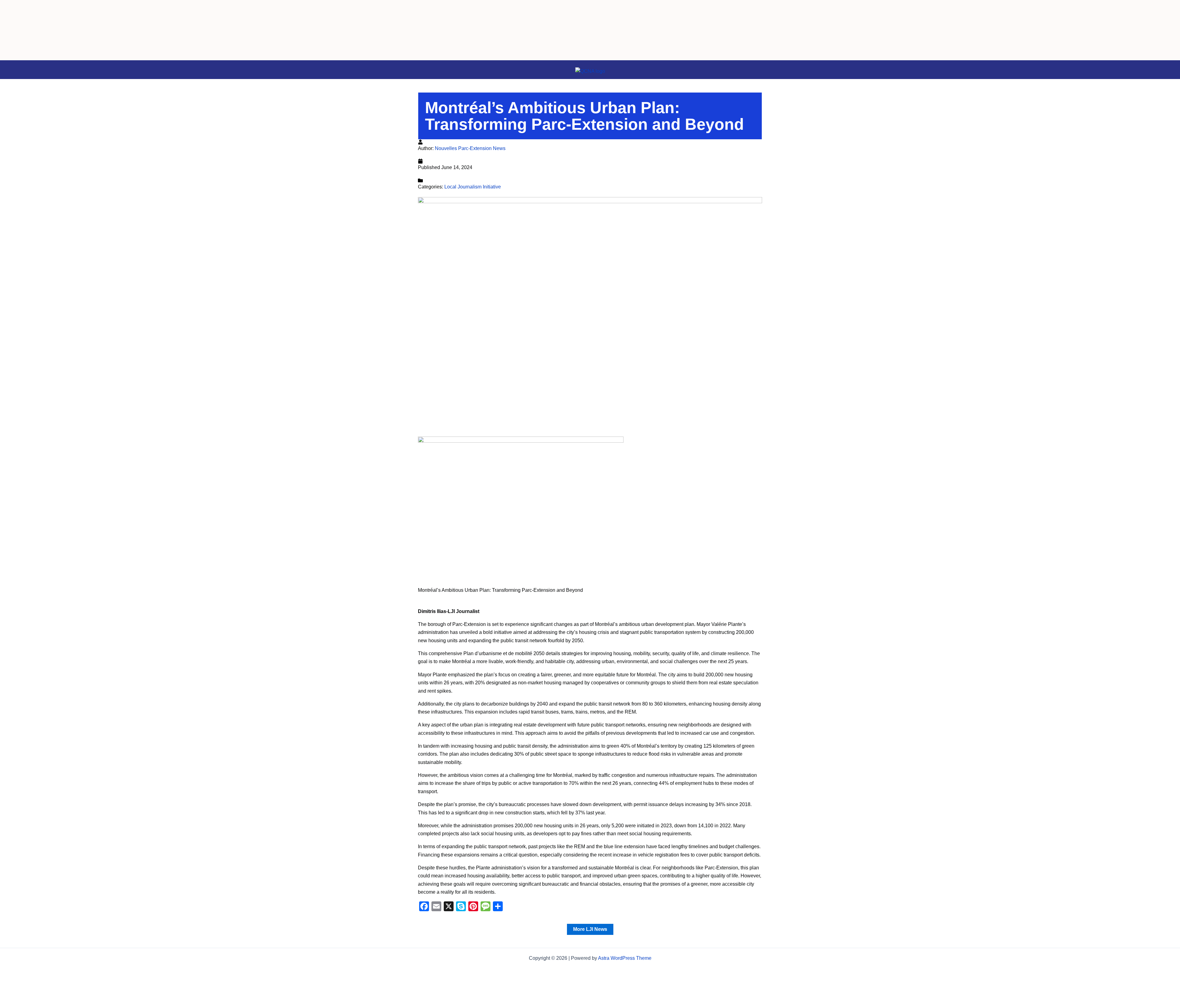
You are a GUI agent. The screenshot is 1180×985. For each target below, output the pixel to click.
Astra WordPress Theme (624, 958)
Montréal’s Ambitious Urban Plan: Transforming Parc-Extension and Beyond (584, 116)
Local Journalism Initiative (472, 186)
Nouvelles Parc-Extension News (470, 148)
